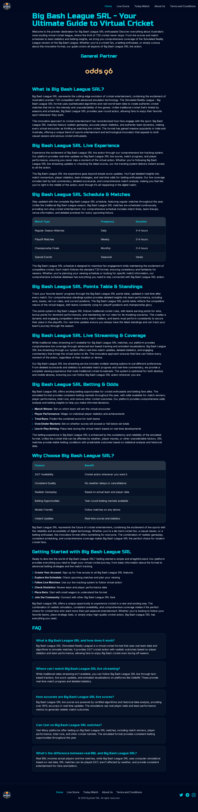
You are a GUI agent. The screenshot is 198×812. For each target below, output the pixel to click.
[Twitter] (181, 795)
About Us (159, 6)
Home (108, 6)
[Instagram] (194, 795)
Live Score (123, 6)
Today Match (141, 6)
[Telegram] (187, 795)
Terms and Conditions (183, 6)
